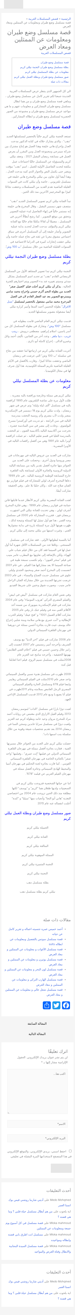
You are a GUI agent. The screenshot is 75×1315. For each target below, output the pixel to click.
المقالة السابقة (37, 1023)
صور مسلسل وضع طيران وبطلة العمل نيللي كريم (41, 76)
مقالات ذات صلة (60, 81)
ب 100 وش (13, 246)
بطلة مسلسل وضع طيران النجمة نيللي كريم (44, 67)
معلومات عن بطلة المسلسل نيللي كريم (47, 71)
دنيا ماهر (57, 336)
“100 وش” (54, 326)
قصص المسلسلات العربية (56, 52)
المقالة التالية (37, 1034)
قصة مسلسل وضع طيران (55, 62)
